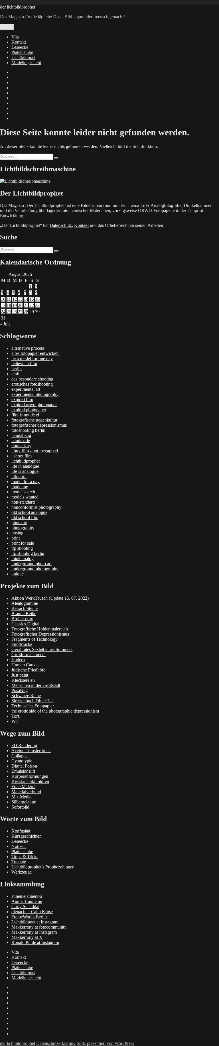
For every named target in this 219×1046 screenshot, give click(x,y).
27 (20, 311)
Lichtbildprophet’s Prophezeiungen (42, 866)
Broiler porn (22, 618)
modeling (19, 486)
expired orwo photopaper (34, 404)
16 (37, 299)
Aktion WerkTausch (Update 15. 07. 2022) (50, 598)
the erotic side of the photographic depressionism (55, 711)
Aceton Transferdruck (31, 750)
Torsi (16, 716)
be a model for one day (32, 358)
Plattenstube (22, 52)
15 (31, 299)
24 (3, 311)
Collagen (19, 755)
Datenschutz (61, 225)
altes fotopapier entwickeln (35, 353)
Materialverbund (26, 791)
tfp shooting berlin (27, 553)
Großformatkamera (28, 654)
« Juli (5, 323)
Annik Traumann (26, 901)
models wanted (24, 496)
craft (15, 373)
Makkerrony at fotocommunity (38, 927)
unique (17, 573)
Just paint (19, 675)
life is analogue (24, 471)
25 (9, 311)
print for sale (22, 543)
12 (14, 299)
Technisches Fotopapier (32, 705)
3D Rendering (24, 745)
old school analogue (29, 512)
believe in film (24, 363)
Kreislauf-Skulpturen (30, 781)
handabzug (21, 435)
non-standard (23, 502)
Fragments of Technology (34, 639)
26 (14, 311)
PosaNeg (19, 690)
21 (26, 305)
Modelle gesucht (26, 62)
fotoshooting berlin (28, 430)
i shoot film (21, 455)
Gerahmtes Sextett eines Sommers (41, 649)
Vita (15, 36)
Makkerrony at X (26, 937)
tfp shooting (22, 548)
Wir (14, 721)
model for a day (25, 481)
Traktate (18, 861)
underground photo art (31, 563)
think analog (22, 558)
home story (21, 445)
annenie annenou (26, 896)
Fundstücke (21, 644)
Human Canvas (25, 664)
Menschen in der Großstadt (35, 685)
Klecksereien (23, 680)
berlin (16, 368)
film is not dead (25, 414)
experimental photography (34, 394)
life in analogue (25, 466)
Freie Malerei (23, 786)
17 (3, 305)
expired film (22, 399)
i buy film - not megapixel (34, 450)
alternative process (27, 348)
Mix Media (21, 796)
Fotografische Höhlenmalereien (39, 628)
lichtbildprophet (25, 461)
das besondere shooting (32, 379)
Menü (6, 27)
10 (3, 299)
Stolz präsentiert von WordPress (105, 1043)
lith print (19, 476)
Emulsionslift (23, 771)
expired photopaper (28, 409)
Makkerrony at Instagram (34, 932)
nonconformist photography (36, 507)
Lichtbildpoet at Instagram (34, 921)
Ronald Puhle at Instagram (35, 942)
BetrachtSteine (24, 608)
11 (9, 299)
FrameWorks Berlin (29, 916)
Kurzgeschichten (26, 836)
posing (17, 532)
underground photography (34, 568)
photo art (19, 522)
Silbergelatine (23, 801)
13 (20, 299)
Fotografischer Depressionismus (40, 634)
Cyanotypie (21, 760)
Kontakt (18, 42)
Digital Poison (24, 766)
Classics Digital (25, 623)
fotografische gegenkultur (34, 420)
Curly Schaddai (25, 906)
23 (37, 305)
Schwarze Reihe (26, 695)
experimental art (25, 389)
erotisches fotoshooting (32, 384)
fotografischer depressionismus (39, 425)
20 (20, 305)
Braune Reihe (23, 613)
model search (23, 491)
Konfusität (20, 831)
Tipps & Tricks (24, 856)
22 (31, 305)
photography (22, 527)
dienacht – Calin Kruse (32, 911)
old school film (24, 517)
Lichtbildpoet (23, 57)
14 (26, 299)
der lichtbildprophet (17, 7)
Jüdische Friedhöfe (28, 670)
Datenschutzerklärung (56, 1043)
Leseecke (19, 47)
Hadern (18, 659)
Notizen (18, 846)
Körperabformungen (29, 776)
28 (26, 311)
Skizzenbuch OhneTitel (32, 700)
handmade (20, 440)
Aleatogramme (24, 603)
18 (9, 305)
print (15, 538)
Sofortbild (20, 807)
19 (14, 305)
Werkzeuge (21, 872)
